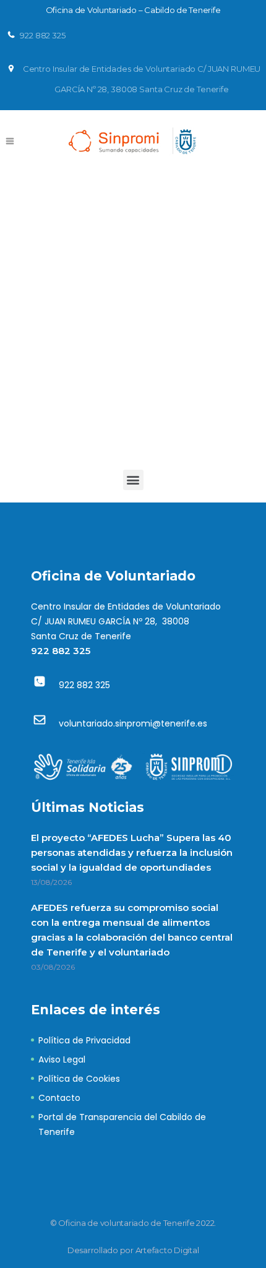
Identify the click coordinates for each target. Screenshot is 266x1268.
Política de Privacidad (84, 1040)
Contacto (59, 1098)
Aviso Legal (61, 1059)
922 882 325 (60, 651)
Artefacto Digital (167, 1250)
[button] (133, 480)
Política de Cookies (79, 1078)
